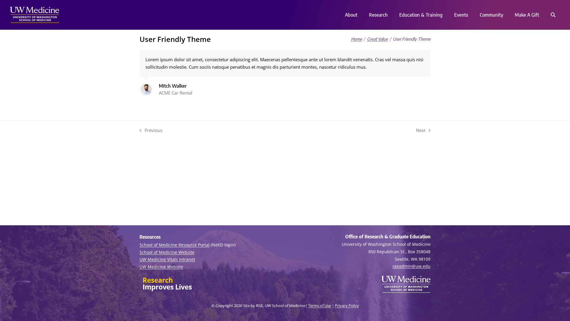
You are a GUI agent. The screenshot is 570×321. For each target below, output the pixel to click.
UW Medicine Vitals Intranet (167, 259)
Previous (151, 130)
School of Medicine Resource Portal (175, 245)
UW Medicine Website (161, 267)
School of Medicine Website (167, 252)
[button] (553, 15)
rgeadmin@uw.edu (411, 266)
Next (421, 130)
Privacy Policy (347, 305)
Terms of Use (319, 305)
